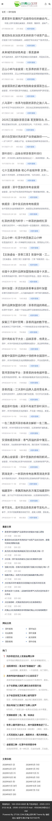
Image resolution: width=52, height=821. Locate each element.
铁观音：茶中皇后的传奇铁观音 (20, 204)
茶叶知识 (32, 629)
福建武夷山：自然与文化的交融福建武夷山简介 (24, 575)
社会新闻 (9, 633)
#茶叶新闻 (30, 29)
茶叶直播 (32, 633)
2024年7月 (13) (32, 790)
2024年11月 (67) (10, 786)
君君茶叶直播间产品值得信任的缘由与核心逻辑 (24, 532)
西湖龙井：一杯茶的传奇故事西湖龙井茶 (26, 473)
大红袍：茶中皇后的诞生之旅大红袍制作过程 (23, 559)
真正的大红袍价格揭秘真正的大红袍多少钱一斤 (24, 551)
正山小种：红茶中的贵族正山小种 (22, 237)
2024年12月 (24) (33, 781)
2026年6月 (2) (9, 764)
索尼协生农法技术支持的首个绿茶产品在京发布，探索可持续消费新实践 (27, 541)
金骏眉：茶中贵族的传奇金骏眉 (20, 187)
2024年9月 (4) (9, 790)
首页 (4, 12)
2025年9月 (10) (32, 777)
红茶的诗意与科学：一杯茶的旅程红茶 (24, 220)
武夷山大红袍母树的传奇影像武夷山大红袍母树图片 (26, 610)
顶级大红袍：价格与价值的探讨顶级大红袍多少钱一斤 (27, 567)
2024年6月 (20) (9, 794)
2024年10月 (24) (33, 786)
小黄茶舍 (9, 637)
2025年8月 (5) (9, 781)
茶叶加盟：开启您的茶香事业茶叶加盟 (24, 288)
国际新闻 (9, 641)
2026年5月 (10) (32, 764)
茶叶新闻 (12, 12)
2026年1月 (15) (32, 769)
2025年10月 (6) (9, 777)
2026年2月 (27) (9, 769)
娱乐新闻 (32, 637)
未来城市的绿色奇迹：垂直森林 (20, 52)
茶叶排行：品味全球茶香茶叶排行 (22, 153)
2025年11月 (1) (32, 773)
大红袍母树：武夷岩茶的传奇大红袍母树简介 (23, 602)
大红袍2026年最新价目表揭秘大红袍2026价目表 (25, 583)
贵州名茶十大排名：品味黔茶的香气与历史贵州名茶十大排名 (27, 592)
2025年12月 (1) (9, 773)
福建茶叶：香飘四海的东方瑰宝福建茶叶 (26, 490)
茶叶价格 (32, 641)
